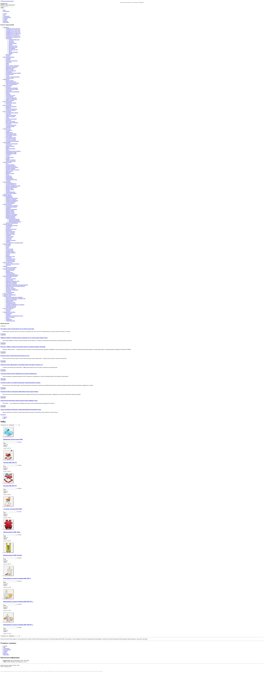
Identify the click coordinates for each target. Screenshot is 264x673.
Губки (7, 117)
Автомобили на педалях (11, 225)
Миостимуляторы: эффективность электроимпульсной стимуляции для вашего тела (22, 364)
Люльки (8, 190)
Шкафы (8, 158)
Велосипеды (9, 230)
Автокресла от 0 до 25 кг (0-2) (13, 31)
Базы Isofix (8, 54)
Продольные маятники (14, 220)
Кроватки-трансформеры (12, 223)
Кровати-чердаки (10, 211)
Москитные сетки (13, 47)
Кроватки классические (11, 214)
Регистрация (6, 11)
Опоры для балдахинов (11, 109)
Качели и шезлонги (7, 262)
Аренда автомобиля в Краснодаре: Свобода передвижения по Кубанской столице (21, 409)
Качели (7, 255)
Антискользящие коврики (12, 112)
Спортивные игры (10, 260)
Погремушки (9, 177)
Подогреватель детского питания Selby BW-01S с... (18, 624)
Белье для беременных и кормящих (14, 297)
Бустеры (8, 55)
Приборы (8, 94)
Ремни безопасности (11, 307)
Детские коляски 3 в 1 (11, 184)
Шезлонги (8, 265)
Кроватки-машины (10, 216)
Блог (4, 14)
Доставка (5, 18)
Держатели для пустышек (12, 89)
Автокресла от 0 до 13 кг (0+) (13, 28)
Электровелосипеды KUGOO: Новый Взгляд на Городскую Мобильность (19, 373)
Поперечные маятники (14, 219)
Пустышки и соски (10, 95)
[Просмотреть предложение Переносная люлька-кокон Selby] (8, 436)
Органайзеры (12, 48)
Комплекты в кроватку (11, 283)
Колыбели (8, 208)
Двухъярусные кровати (11, 206)
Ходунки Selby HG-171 (10, 485)
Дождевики (11, 42)
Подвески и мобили (10, 110)
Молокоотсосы (9, 301)
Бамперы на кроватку (11, 278)
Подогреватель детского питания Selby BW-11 (17, 578)
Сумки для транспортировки (13, 76)
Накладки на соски (10, 302)
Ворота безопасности (11, 81)
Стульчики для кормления (9, 294)
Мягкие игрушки (10, 173)
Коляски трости (9, 188)
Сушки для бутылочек (11, 97)
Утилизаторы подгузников (12, 141)
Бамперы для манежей (11, 267)
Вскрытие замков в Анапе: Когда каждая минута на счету (15, 355)
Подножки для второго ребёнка (13, 73)
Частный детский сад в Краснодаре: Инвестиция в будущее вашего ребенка (19, 391)
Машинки (8, 172)
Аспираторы (9, 130)
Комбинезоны (9, 197)
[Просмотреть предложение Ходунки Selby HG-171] (8, 483)
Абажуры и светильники (12, 143)
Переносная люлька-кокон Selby (13, 439)
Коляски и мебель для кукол (12, 169)
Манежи (5, 266)
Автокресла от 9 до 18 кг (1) (12, 34)
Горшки (8, 131)
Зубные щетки (9, 132)
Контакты (5, 21)
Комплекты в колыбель (11, 282)
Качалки (8, 253)
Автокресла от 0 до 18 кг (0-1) (13, 29)
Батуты (7, 246)
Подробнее (3, 333)
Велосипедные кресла (11, 229)
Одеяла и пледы (10, 287)
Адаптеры (11, 40)
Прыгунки (8, 309)
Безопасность (6, 79)
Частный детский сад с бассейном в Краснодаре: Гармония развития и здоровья (20, 382)
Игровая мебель (7, 244)
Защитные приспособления (12, 83)
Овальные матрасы (10, 273)
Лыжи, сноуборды (10, 232)
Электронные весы (10, 320)
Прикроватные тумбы (11, 153)
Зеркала (10, 44)
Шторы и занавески (10, 159)
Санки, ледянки (9, 236)
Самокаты (8, 235)
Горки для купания (10, 116)
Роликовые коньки (10, 234)
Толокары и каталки (11, 240)
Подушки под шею (13, 49)
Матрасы (8, 271)
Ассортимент (6, 16)
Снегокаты (8, 239)
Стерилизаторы (9, 96)
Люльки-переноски (10, 192)
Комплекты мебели (10, 148)
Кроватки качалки (10, 213)
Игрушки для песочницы (12, 167)
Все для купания (7, 111)
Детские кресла (9, 249)
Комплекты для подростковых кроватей (15, 286)
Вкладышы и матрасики (11, 60)
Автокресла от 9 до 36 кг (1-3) (13, 37)
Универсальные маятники (15, 221)
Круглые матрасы (10, 270)
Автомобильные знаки (14, 39)
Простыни (8, 291)
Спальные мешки (10, 292)
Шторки (11, 53)
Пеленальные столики (11, 152)
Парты (7, 149)
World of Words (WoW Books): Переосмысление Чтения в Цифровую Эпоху (19, 400)
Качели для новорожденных (12, 263)
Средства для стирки (11, 140)
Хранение (8, 127)
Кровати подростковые (11, 209)
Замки (7, 63)
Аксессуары (9, 38)
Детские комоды (7, 194)
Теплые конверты (10, 203)
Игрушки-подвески (10, 168)
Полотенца (8, 104)
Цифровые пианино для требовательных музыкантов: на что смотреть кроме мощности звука (24, 337)
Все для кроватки (7, 105)
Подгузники (9, 136)
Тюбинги (8, 241)
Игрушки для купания (11, 118)
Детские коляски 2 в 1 (11, 183)
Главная (5, 13)
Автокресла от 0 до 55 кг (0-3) (13, 32)
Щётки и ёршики (10, 100)
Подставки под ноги (11, 137)
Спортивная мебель (10, 258)
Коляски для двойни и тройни (13, 185)
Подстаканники (9, 74)
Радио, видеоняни (10, 317)
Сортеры (8, 180)
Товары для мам (7, 296)
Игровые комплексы (11, 166)
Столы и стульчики (10, 261)
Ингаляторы (9, 313)
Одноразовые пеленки (11, 135)
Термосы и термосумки (11, 99)
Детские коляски (7, 182)
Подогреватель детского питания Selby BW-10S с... (18, 601)
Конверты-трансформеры (12, 200)
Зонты (7, 64)
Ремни (10, 50)
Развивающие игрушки (11, 179)
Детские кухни (9, 250)
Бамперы (8, 59)
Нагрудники (9, 90)
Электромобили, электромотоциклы (14, 242)
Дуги (7, 163)
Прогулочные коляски (11, 193)
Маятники (8, 107)
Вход (4, 10)
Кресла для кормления (11, 299)
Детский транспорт (7, 224)
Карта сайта (6, 22)
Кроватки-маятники (10, 218)
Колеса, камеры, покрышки (12, 65)
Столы (7, 156)
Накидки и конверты (11, 70)
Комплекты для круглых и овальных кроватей (17, 284)
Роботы (8, 318)
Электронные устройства (9, 312)
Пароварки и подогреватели (12, 91)
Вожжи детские (9, 80)
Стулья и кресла (10, 157)
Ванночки (8, 114)
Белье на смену (9, 279)
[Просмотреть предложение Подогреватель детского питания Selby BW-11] (8, 575)
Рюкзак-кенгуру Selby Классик (12, 555)
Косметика (8, 120)
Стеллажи (8, 154)
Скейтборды (9, 237)
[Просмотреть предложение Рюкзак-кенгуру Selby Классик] (8, 552)
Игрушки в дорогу (13, 45)
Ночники (8, 314)
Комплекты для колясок (11, 66)
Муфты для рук (9, 69)
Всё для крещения (7, 101)
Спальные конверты (11, 201)
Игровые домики (10, 251)
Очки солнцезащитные (11, 84)
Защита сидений (12, 43)
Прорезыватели (9, 178)
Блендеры (8, 86)
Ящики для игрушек (11, 161)
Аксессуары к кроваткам (12, 205)
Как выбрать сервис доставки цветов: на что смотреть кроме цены (17, 328)
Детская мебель (7, 142)
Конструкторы (9, 171)
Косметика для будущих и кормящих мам (15, 298)
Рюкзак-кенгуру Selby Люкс (11, 532)
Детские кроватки (7, 204)
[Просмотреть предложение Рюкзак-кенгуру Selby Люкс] (8, 529)
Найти (2, 7)
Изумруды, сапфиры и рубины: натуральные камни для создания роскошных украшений (23, 346)
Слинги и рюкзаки (7, 293)
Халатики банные (10, 126)
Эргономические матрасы (12, 275)
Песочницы (9, 257)
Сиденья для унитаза (11, 138)
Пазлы (7, 174)
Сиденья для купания (11, 125)
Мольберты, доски (10, 256)
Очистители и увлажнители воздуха (14, 315)
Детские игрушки (7, 162)
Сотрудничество (7, 17)
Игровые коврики (10, 164)
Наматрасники (9, 272)
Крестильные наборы (11, 102)
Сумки (7, 75)
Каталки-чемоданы (10, 231)
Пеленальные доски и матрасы (13, 151)
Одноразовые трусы (10, 303)
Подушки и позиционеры (12, 289)
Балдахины (8, 277)
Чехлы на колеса (10, 78)
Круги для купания (10, 121)
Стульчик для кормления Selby (12, 509)
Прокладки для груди (11, 305)
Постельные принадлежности (10, 276)
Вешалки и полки (10, 146)
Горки (7, 247)
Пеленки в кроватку (11, 288)
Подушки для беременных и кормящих (15, 304)
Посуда (7, 92)
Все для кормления (7, 85)
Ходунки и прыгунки (8, 308)
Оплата (5, 19)
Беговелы (8, 227)
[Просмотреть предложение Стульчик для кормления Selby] (8, 506)
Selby (4, 418)
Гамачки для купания (11, 115)
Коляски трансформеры (11, 187)
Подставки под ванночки (12, 122)
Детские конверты (7, 195)
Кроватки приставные (11, 215)
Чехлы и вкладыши (13, 52)
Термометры (9, 319)
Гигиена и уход (6, 128)
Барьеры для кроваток (11, 106)
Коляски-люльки (10, 189)
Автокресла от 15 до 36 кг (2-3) (13, 33)
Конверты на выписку (11, 199)
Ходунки (8, 310)
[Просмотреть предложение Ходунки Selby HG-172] (8, 459)
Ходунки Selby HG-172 (10, 462)
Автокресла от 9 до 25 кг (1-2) (13, 36)
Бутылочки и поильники (12, 88)
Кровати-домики (10, 210)
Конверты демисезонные (12, 198)
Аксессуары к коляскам (8, 57)
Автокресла (6, 27)
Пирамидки (9, 175)
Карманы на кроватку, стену (12, 281)
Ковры (7, 147)
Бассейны (8, 245)
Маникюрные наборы (11, 133)
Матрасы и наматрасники (9, 268)
